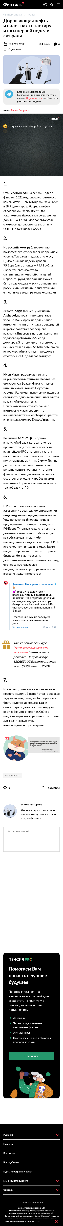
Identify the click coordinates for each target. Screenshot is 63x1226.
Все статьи (9, 1153)
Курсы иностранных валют (17, 1171)
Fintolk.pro (38, 1202)
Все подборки (11, 1162)
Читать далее (20, 627)
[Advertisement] (31, 905)
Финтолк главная (12, 14)
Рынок (31, 14)
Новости (8, 1144)
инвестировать (13, 775)
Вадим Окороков (20, 110)
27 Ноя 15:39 (49, 627)
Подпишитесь (34, 98)
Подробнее (31, 1055)
